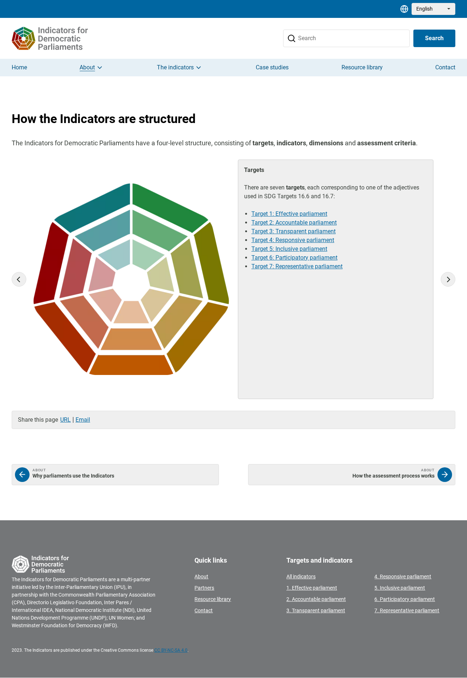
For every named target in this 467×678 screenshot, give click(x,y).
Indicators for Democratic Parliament (62, 38)
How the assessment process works (351, 474)
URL (65, 419)
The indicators (175, 67)
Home (19, 67)
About (87, 67)
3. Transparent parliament (315, 610)
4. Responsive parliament (402, 576)
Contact (445, 67)
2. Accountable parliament (316, 599)
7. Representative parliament (406, 610)
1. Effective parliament (311, 588)
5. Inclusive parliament (399, 588)
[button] (19, 279)
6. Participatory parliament (404, 599)
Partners (204, 588)
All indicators (301, 576)
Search (434, 38)
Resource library (362, 67)
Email (83, 419)
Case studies (272, 67)
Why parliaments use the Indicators (115, 474)
